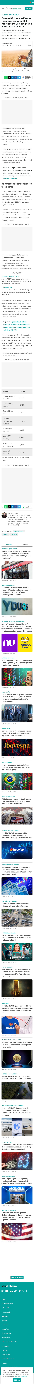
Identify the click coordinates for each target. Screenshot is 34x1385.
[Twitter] (23, 1291)
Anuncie (4, 1350)
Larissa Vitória (7, 43)
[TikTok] (15, 1291)
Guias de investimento (9, 1342)
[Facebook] (26, 1291)
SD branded (5, 1346)
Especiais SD (6, 1337)
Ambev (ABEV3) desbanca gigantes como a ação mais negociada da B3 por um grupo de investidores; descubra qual (16, 281)
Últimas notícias (7, 1303)
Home (3, 1299)
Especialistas (6, 1333)
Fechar (17, 1380)
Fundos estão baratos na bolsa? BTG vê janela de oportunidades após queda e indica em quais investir (17, 292)
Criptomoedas (6, 1312)
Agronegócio (18, 531)
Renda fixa (5, 1329)
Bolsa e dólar (6, 1308)
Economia (5, 1325)
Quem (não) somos (8, 1359)
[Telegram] (19, 1291)
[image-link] (17, 570)
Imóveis (14, 534)
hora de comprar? (10, 178)
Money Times (6, 1354)
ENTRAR (29, 8)
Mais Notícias (17, 1277)
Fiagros (5, 534)
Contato (4, 1363)
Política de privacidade (9, 1367)
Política (4, 1320)
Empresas (5, 1316)
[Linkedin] (11, 1291)
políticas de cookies (21, 1376)
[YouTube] (6, 1291)
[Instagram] (3, 1291)
